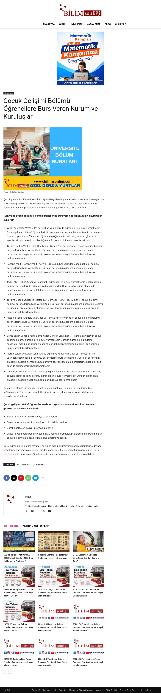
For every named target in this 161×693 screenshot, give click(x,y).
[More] (43, 478)
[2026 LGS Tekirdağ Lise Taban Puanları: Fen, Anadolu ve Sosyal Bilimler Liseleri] (88, 645)
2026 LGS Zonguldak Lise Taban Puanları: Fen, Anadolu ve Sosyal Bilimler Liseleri (18, 592)
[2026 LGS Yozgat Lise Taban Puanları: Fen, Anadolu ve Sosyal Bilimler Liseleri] (53, 576)
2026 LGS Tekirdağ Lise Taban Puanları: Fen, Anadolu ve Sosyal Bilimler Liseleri (88, 662)
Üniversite (76, 24)
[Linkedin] (39, 511)
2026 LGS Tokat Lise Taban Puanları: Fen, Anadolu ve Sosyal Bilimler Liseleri (53, 662)
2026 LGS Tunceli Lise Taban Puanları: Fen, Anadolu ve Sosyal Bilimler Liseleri (88, 627)
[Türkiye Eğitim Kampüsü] (80, 10)
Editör (29, 497)
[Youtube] (50, 511)
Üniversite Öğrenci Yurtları (81, 690)
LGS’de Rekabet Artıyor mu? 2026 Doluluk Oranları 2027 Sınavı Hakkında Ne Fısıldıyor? (18, 558)
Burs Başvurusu (23, 464)
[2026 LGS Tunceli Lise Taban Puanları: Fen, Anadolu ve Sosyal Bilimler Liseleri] (88, 611)
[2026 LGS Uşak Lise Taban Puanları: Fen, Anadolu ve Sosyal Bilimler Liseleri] (53, 611)
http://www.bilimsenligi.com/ (37, 502)
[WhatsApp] (28, 478)
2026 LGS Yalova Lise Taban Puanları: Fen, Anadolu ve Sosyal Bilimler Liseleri (88, 592)
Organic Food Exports (129, 690)
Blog (108, 24)
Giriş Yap (120, 24)
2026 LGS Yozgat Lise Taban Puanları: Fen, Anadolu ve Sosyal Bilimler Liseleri (53, 592)
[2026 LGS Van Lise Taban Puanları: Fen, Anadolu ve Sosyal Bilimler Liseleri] (19, 611)
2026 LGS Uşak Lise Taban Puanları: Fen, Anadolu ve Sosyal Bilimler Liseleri (53, 627)
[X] (14, 478)
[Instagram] (33, 511)
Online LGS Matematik (41, 690)
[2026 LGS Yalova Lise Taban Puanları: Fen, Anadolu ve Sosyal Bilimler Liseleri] (88, 576)
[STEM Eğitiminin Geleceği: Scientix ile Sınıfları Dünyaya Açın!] (88, 541)
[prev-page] (5, 672)
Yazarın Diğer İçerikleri (35, 525)
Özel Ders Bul (60, 690)
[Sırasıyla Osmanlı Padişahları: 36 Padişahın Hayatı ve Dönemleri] (53, 541)
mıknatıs (99, 690)
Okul (62, 24)
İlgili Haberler (11, 525)
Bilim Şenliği (111, 690)
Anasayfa (49, 24)
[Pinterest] (21, 478)
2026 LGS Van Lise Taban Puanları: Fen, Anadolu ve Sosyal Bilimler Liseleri (18, 627)
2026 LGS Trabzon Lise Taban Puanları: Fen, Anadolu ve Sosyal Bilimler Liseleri (18, 662)
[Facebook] (6, 478)
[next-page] (10, 672)
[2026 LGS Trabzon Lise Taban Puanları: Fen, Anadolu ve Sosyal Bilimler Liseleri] (19, 645)
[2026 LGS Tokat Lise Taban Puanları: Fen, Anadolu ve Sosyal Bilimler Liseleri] (53, 645)
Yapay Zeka (93, 24)
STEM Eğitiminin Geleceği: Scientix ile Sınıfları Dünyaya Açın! (86, 558)
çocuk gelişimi (38, 464)
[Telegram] (35, 478)
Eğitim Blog (8, 93)
